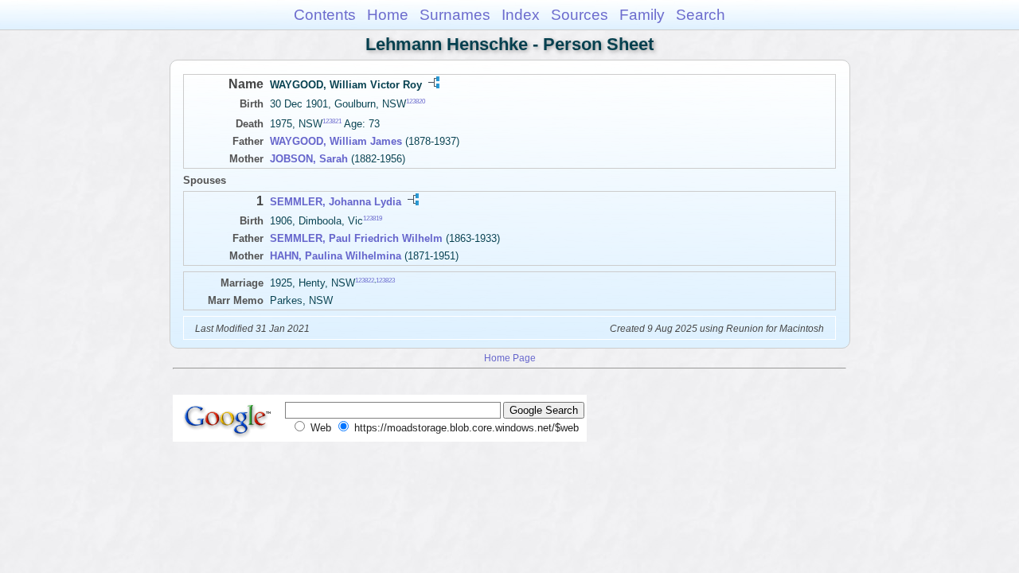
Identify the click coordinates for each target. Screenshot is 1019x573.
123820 (415, 101)
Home (387, 14)
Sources (579, 14)
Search (700, 14)
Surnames (455, 14)
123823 (385, 280)
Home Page (510, 358)
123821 (332, 121)
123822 (364, 280)
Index (521, 14)
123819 (372, 218)
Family (642, 14)
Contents (325, 14)
